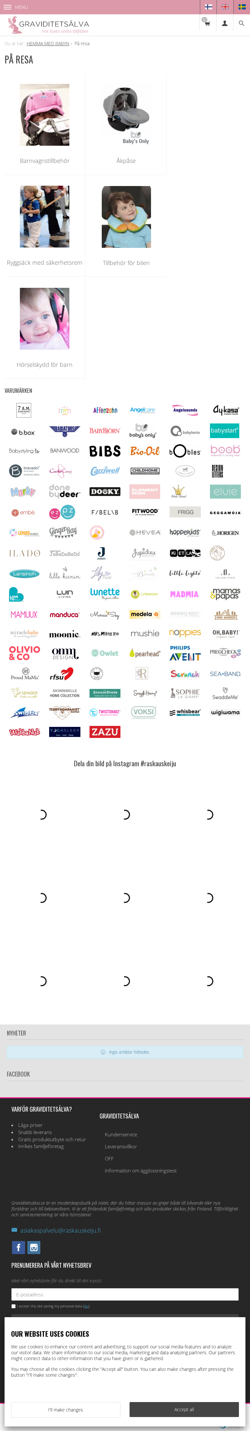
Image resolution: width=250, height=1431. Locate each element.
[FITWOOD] (145, 515)
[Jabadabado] (64, 555)
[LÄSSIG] (144, 600)
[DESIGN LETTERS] (217, 477)
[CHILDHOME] (145, 474)
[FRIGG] (185, 516)
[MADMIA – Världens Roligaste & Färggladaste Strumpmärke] (185, 596)
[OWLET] (105, 656)
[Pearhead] (145, 656)
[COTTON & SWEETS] (185, 475)
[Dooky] (105, 494)
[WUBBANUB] (24, 734)
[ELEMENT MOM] (145, 497)
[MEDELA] (145, 617)
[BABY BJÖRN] (105, 432)
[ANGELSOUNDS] (185, 414)
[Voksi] (144, 718)
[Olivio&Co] (24, 658)
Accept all (184, 1409)
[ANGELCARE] (143, 416)
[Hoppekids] (185, 535)
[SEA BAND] (225, 675)
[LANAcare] (217, 558)
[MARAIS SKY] (105, 618)
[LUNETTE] (105, 598)
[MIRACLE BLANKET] (24, 637)
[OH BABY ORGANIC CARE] (225, 638)
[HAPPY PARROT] (97, 538)
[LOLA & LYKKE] (225, 577)
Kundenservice (121, 1134)
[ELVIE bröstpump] (225, 497)
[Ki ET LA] (185, 557)
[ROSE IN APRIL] (97, 679)
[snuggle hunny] (145, 696)
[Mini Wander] (225, 620)
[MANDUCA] (64, 616)
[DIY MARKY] (23, 497)
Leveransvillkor (121, 1146)
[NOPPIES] (185, 636)
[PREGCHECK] (225, 656)
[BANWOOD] (64, 456)
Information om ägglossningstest (141, 1170)
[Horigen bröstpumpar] (225, 537)
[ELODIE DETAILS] (178, 497)
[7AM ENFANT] (23, 416)
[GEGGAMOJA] (225, 512)
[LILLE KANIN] (64, 579)
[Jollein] (102, 558)
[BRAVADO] (24, 476)
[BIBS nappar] (105, 455)
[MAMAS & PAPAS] (225, 599)
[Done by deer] (64, 497)
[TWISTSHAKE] (105, 715)
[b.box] (24, 437)
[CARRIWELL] (105, 474)
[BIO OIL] (145, 454)
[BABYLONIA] (185, 436)
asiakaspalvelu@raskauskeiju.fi (60, 1230)
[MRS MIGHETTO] (105, 638)
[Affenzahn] (105, 414)
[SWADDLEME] (225, 697)
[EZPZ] (62, 518)
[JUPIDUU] (144, 558)
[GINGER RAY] (63, 538)
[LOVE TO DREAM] (16, 600)
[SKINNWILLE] (64, 697)
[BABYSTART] (224, 436)
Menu (21, 7)
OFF (109, 1158)
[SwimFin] (24, 717)
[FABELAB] (105, 514)
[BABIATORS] (64, 435)
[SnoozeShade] (105, 696)
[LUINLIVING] (64, 596)
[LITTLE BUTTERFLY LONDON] (144, 579)
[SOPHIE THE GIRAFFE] (185, 697)
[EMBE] (24, 517)
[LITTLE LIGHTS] (185, 576)
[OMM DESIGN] (64, 659)
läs (86, 1306)
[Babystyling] (24, 453)
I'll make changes (65, 1410)
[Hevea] (145, 534)
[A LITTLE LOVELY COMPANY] (64, 414)
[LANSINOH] (24, 577)
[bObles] (185, 456)
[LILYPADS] (101, 579)
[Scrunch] (185, 677)
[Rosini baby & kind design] (142, 679)
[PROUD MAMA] (24, 679)
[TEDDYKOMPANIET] (64, 718)
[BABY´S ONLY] (143, 436)
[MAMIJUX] (24, 617)
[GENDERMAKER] (24, 535)
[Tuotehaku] (241, 22)
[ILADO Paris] (24, 555)
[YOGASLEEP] (64, 735)
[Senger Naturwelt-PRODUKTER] (24, 697)
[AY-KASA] (225, 415)
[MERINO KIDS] (185, 616)
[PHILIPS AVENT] (185, 659)
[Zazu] (105, 736)
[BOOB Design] (225, 455)
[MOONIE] (64, 636)
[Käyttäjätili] (224, 22)
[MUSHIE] (145, 638)
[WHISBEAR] (185, 714)
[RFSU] (61, 679)
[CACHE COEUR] (61, 477)
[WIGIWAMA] (225, 714)
